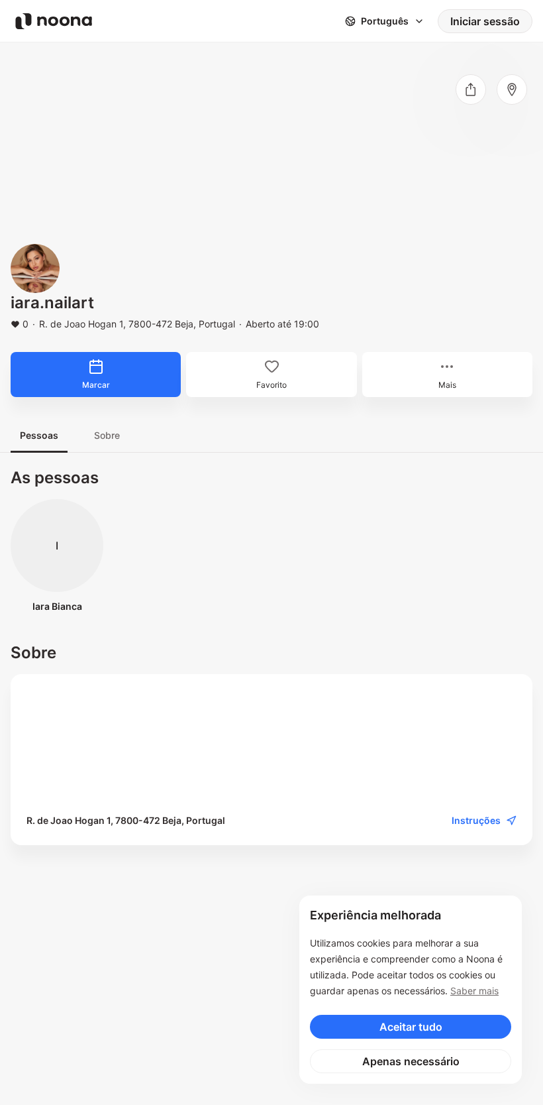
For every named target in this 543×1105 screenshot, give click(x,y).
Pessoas (39, 435)
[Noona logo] (54, 21)
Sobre (107, 435)
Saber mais (474, 990)
